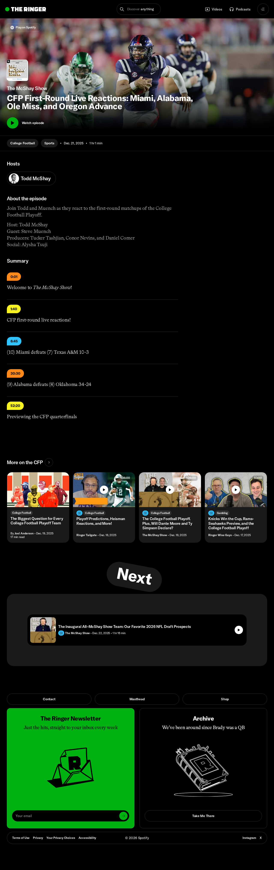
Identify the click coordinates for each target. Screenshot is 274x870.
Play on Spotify (26, 27)
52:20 (15, 406)
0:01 (13, 277)
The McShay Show (154, 535)
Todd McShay (36, 178)
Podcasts (243, 9)
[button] (139, 9)
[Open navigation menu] (263, 9)
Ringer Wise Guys (220, 535)
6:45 (14, 341)
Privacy (38, 838)
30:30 (15, 373)
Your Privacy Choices (60, 838)
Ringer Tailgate (86, 535)
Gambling (222, 513)
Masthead (137, 699)
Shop (225, 699)
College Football (22, 143)
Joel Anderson (24, 533)
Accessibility (87, 838)
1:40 (13, 309)
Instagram (249, 838)
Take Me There (203, 816)
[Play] (12, 123)
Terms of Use (21, 838)
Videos (217, 9)
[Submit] (123, 816)
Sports (49, 143)
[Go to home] (25, 9)
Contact (49, 699)
